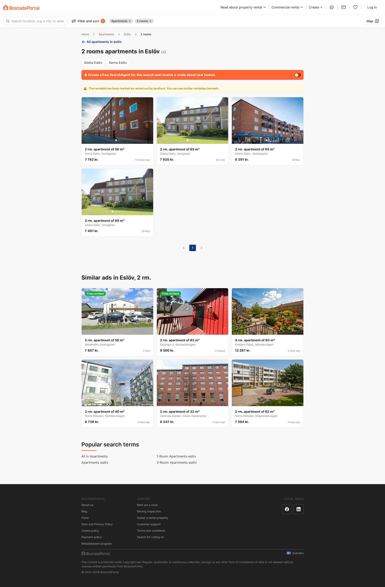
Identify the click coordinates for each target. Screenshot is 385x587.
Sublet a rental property (152, 517)
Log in (372, 7)
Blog (84, 511)
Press (85, 517)
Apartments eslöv (94, 462)
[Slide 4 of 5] (195, 140)
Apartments (106, 34)
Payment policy (91, 537)
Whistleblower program (96, 543)
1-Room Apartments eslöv (176, 456)
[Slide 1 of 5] (187, 140)
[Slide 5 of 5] (197, 140)
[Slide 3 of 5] (192, 140)
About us (87, 505)
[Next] (201, 248)
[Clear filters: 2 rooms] (150, 21)
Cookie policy (90, 530)
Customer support (149, 524)
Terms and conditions (151, 530)
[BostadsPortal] (21, 7)
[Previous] (183, 248)
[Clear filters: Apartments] (129, 21)
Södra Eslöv (93, 63)
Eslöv (127, 34)
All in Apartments (94, 456)
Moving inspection (149, 511)
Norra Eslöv (118, 63)
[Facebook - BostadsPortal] (287, 509)
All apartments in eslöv (104, 42)
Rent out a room (147, 505)
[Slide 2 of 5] (190, 140)
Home (85, 34)
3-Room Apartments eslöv (177, 462)
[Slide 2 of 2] (118, 140)
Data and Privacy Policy (97, 524)
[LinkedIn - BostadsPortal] (299, 509)
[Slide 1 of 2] (116, 140)
